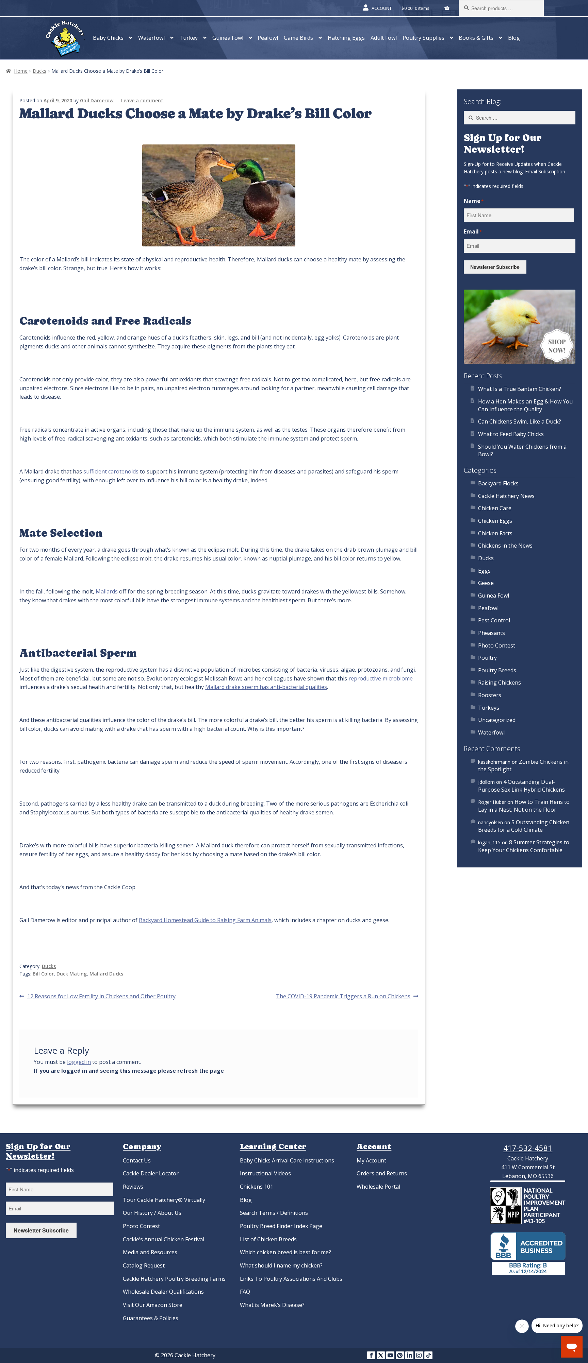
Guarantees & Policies (150, 1318)
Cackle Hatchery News (506, 496)
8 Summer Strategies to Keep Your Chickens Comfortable (523, 846)
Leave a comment (142, 100)
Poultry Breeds (497, 670)
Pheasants (491, 633)
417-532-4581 (527, 1148)
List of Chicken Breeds (268, 1239)
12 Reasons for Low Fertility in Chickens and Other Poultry (101, 996)
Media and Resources (150, 1252)
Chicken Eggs (495, 520)
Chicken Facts (495, 533)
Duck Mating (71, 973)
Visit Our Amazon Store (152, 1305)
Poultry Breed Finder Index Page (281, 1226)
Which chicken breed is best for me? (285, 1252)
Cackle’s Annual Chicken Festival (163, 1239)
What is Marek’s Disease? (272, 1305)
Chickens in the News (505, 545)
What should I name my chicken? (281, 1265)
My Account (371, 1160)
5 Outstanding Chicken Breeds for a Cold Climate (523, 826)
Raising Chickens (499, 682)
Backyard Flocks (498, 483)
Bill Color (43, 973)
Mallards (107, 591)
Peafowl (268, 37)
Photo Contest (496, 645)
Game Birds (298, 37)
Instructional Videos (265, 1173)
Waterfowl (151, 37)
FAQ (245, 1291)
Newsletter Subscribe (495, 266)
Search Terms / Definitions (274, 1213)
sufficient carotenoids (110, 471)
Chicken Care (494, 508)
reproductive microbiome (380, 678)
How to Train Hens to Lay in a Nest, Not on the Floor (524, 805)
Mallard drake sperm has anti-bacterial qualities (266, 687)
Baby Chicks (108, 37)
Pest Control (494, 620)
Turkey (188, 37)
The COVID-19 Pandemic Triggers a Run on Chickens (343, 996)
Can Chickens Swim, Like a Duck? (519, 421)
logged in (79, 1062)
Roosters (489, 695)
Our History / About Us (152, 1213)
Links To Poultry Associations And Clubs (291, 1278)
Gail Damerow (96, 100)
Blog (514, 37)
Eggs (484, 570)
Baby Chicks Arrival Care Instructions (287, 1160)
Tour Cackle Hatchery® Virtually (164, 1200)
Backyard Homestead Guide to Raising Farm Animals (205, 920)
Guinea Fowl (227, 37)
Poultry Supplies (423, 37)
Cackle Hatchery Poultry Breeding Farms (174, 1278)
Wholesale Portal (378, 1186)
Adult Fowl (384, 37)
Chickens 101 (256, 1186)
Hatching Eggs (346, 37)
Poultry (487, 657)
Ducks (39, 71)
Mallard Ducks (106, 973)
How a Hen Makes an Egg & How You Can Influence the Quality (525, 405)
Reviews (133, 1186)
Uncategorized (497, 720)
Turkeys (488, 707)
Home (21, 71)
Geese (486, 583)
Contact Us (137, 1160)
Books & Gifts (476, 37)
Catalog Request (144, 1265)
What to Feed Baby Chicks (511, 434)
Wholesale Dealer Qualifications (163, 1291)
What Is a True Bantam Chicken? (519, 389)
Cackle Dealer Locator (151, 1173)
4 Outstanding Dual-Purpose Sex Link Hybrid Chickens (521, 785)
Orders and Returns (382, 1173)
